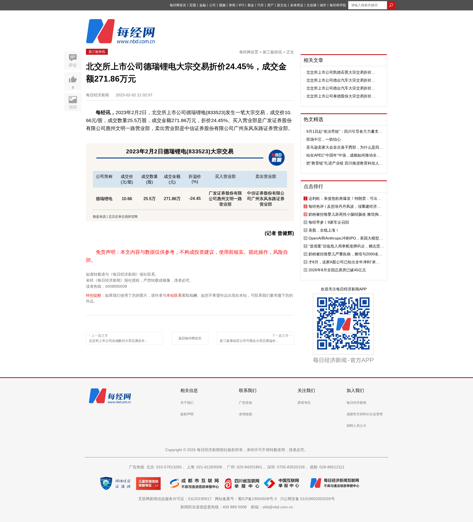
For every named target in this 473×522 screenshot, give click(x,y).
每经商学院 (338, 5)
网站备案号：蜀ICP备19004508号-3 (247, 499)
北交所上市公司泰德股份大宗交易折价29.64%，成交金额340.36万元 (338, 96)
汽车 (260, 5)
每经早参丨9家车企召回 (328, 222)
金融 (202, 5)
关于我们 (187, 403)
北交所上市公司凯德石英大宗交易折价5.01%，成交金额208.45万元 (338, 72)
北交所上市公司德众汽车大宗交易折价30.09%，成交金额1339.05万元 (338, 80)
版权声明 (187, 414)
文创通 (311, 5)
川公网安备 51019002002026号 (307, 499)
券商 (232, 5)
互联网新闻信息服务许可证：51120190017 (176, 499)
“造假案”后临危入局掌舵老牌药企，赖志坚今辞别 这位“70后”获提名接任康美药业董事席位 (346, 246)
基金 (250, 5)
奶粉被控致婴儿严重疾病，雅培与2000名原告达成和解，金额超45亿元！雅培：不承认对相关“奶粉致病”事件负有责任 (345, 254)
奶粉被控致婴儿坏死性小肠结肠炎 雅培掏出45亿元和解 (345, 214)
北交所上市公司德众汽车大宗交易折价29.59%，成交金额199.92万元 (338, 88)
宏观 (192, 5)
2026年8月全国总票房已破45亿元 (337, 270)
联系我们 (247, 390)
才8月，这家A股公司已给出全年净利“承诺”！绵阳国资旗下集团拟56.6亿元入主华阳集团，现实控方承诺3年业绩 (345, 262)
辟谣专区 (304, 403)
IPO (241, 5)
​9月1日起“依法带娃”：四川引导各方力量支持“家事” (344, 131)
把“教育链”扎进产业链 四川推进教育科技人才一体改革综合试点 (344, 163)
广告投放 (245, 403)
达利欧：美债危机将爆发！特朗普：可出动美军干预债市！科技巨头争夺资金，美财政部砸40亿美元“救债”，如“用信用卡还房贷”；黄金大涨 (345, 198)
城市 (323, 5)
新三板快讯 (97, 52)
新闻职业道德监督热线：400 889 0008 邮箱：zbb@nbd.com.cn (236, 507)
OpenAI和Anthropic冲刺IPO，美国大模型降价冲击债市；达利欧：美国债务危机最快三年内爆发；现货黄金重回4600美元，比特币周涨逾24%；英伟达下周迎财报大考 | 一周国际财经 (345, 238)
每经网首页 (178, 5)
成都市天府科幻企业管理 (365, 414)
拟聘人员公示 (356, 426)
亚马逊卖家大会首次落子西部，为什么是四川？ (342, 147)
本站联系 (174, 295)
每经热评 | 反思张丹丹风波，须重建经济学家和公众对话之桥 (344, 206)
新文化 (282, 5)
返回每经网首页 (189, 338)
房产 (270, 5)
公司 (212, 5)
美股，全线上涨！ (323, 230)
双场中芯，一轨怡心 (323, 139)
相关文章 (313, 60)
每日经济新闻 (356, 403)
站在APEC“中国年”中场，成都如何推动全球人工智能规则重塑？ (343, 155)
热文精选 (313, 119)
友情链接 (245, 414)
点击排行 (313, 186)
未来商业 (296, 5)
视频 (222, 5)
